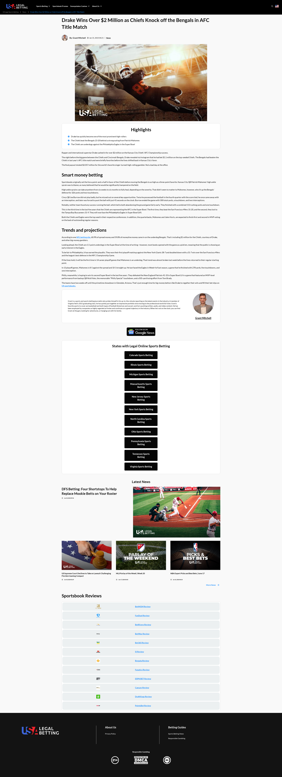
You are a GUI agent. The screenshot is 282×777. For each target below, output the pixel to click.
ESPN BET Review (143, 678)
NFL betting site (83, 237)
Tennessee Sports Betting (141, 455)
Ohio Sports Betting (141, 431)
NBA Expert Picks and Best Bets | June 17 (187, 573)
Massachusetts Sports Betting (141, 385)
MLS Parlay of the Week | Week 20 (130, 573)
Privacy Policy (110, 734)
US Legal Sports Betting (11, 12)
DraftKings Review (143, 696)
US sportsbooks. (69, 286)
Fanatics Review (142, 670)
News (24, 12)
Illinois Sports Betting (141, 364)
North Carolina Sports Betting (141, 420)
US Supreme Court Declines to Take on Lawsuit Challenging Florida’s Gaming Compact (86, 574)
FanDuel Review (142, 615)
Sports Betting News (176, 734)
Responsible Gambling (176, 738)
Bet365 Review (142, 643)
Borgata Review (142, 661)
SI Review (139, 651)
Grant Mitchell (79, 38)
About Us (110, 727)
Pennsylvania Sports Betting (141, 443)
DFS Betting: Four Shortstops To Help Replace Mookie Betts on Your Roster (89, 491)
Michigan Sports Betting (141, 374)
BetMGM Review (142, 606)
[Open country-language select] (277, 6)
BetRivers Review (143, 624)
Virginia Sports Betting (141, 466)
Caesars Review (142, 687)
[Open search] (272, 6)
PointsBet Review (143, 705)
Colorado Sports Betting (141, 355)
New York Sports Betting (141, 409)
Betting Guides (177, 727)
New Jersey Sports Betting (141, 398)
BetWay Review (142, 634)
